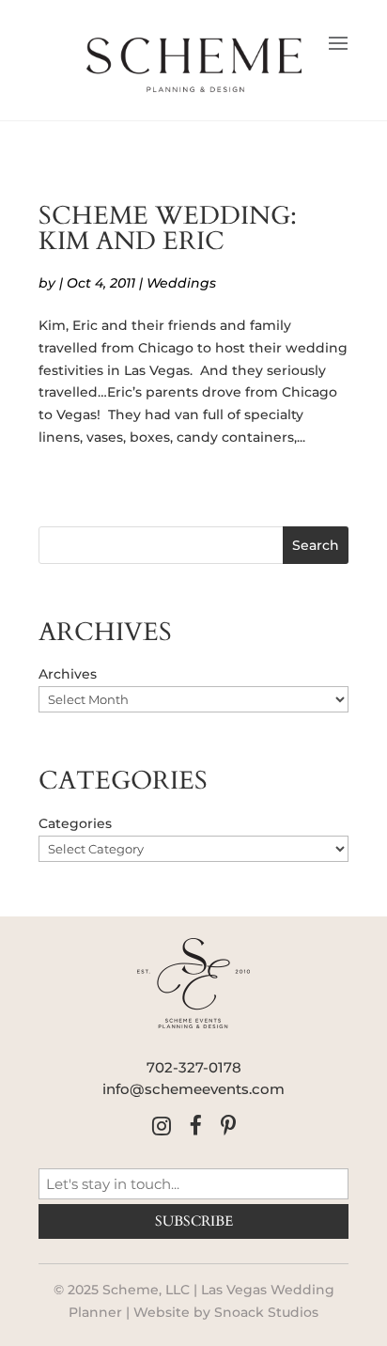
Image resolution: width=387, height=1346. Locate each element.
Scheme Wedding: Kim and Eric (168, 228)
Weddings (181, 282)
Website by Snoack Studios (225, 1312)
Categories (75, 823)
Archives (68, 673)
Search (315, 545)
